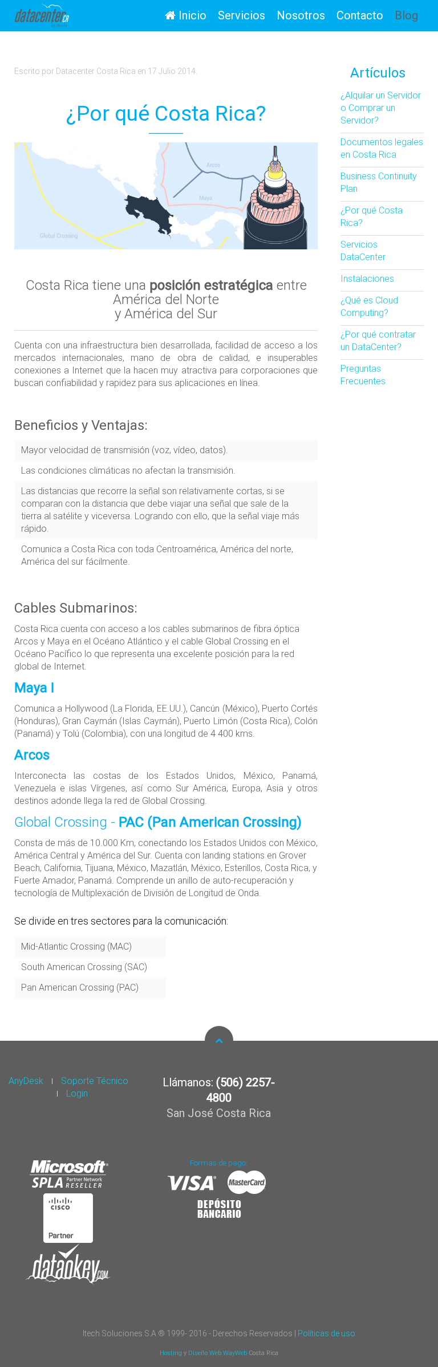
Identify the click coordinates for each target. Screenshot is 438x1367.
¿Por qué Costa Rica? (166, 113)
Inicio (191, 15)
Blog (406, 15)
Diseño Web (205, 1353)
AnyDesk (26, 1080)
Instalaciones (367, 278)
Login (77, 1093)
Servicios (241, 15)
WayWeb (235, 1353)
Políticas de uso (326, 1333)
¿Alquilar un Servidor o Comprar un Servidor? (380, 108)
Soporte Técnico (94, 1080)
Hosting (172, 1353)
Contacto (359, 15)
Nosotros (301, 15)
